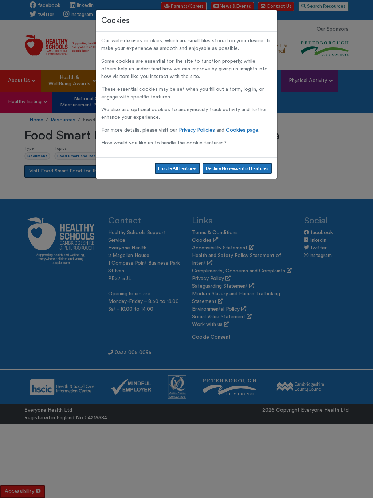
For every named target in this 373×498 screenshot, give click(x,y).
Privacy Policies (197, 130)
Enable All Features (177, 168)
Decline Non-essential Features (237, 168)
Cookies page (242, 130)
